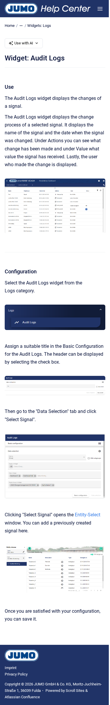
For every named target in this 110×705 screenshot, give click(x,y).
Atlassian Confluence (22, 697)
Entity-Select (87, 515)
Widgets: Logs (39, 25)
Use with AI (23, 43)
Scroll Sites (75, 690)
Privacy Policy (16, 674)
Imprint (10, 668)
